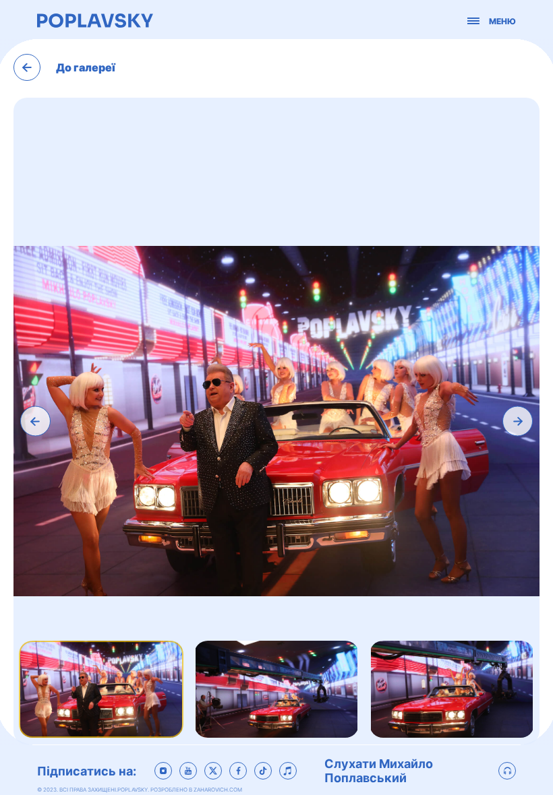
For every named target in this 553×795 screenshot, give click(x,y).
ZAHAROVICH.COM (218, 789)
